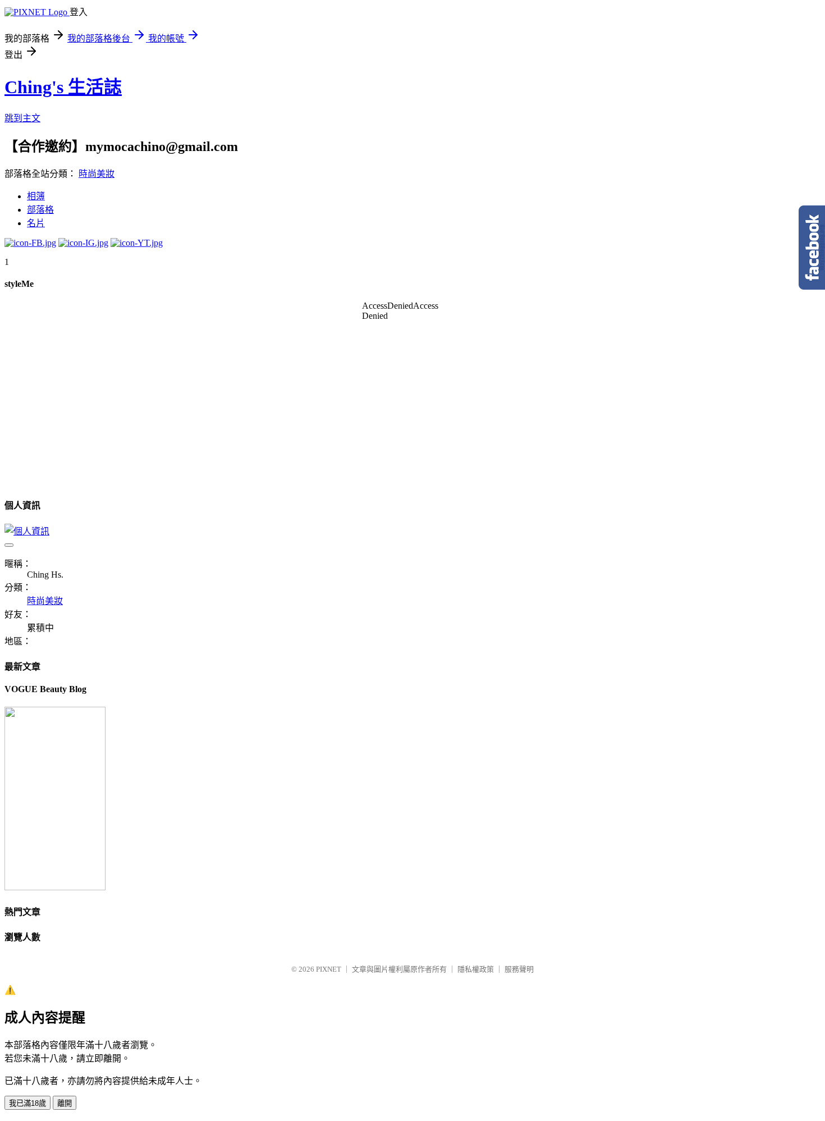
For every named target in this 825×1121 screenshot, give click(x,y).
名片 (36, 223)
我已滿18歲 (27, 1103)
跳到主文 (22, 118)
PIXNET (328, 969)
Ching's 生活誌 (63, 87)
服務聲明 (519, 969)
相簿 (36, 196)
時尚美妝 (96, 174)
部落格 (40, 209)
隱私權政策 (475, 969)
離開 (64, 1103)
